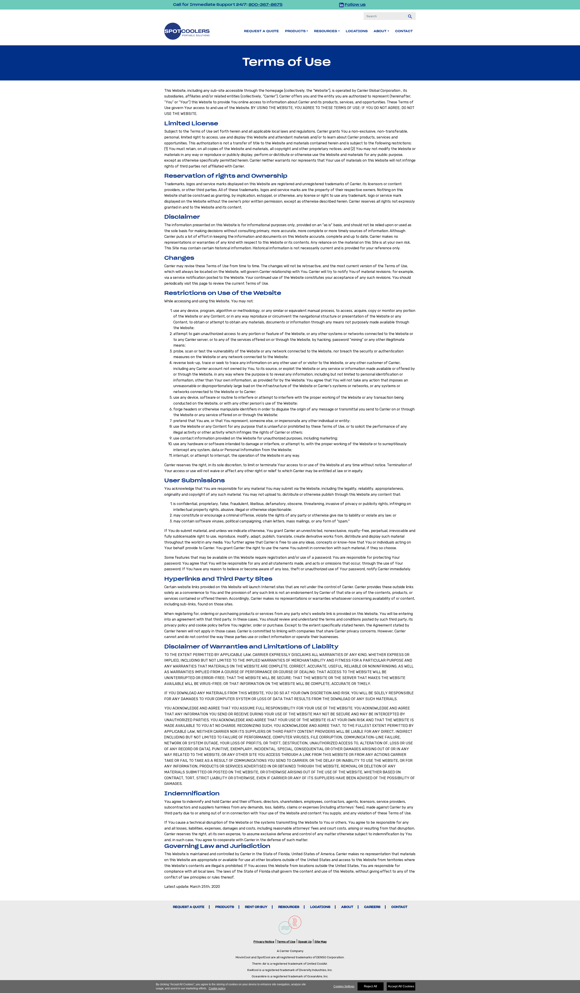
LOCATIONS (357, 31)
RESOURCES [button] (325, 31)
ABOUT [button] (380, 31)
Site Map (320, 941)
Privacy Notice (264, 941)
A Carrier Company (290, 951)
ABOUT (347, 907)
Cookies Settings (344, 986)
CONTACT (399, 907)
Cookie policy (217, 988)
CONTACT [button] (404, 31)
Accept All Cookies (401, 986)
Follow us (355, 4)
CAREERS (372, 907)
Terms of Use (286, 941)
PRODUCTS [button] (295, 31)
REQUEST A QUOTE (261, 31)
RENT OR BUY (256, 907)
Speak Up (305, 941)
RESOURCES (288, 907)
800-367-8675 (266, 4)
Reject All (370, 986)
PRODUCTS (224, 907)
